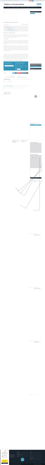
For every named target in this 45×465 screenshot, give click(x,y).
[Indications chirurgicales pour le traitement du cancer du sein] (7, 90)
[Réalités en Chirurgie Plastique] (14, 4)
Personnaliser (5, 463)
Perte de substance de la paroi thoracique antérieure (37, 342)
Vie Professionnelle (23, 7)
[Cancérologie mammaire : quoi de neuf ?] (16, 16)
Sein (27, 24)
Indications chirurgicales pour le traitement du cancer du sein (7, 94)
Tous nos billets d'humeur (36, 66)
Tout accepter (5, 460)
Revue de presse (33, 7)
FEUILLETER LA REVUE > (39, 6)
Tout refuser (4, 461)
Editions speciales (34, 154)
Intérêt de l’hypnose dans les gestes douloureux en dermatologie (16, 142)
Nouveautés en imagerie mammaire (11, 27)
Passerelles (28, 7)
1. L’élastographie (9, 28)
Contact (37, 7)
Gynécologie (23, 24)
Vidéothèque (17, 7)
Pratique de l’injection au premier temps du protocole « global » (35, 123)
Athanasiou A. (6, 24)
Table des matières (6, 26)
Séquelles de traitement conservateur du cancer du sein (37, 234)
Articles (8, 7)
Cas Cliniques (13, 7)
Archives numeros (34, 142)
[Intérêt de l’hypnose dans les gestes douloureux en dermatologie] (16, 114)
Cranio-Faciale (31, 457)
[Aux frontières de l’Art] (35, 39)
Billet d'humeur (33, 13)
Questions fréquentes (19, 454)
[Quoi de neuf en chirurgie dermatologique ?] (24, 114)
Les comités (18, 453)
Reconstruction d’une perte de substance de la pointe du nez (37, 288)
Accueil (5, 7)
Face (30, 454)
